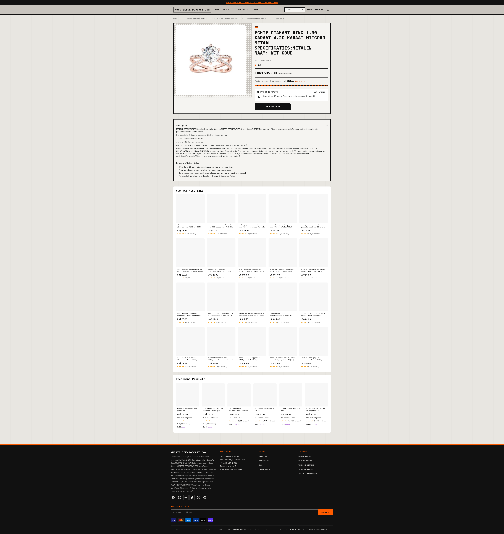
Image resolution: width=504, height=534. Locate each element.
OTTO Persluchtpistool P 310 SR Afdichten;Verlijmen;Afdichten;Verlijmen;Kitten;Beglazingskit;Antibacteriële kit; (265, 410)
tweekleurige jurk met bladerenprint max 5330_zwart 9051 (220, 270)
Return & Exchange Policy (223, 176)
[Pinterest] (204, 497)
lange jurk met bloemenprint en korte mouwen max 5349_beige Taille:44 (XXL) (189, 270)
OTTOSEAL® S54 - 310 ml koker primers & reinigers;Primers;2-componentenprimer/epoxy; (316, 410)
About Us (263, 456)
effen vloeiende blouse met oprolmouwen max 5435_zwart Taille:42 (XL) (251, 270)
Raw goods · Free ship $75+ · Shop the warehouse (252, 2)
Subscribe (325, 512)
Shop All (227, 10)
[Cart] (328, 10)
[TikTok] (192, 497)
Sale (256, 10)
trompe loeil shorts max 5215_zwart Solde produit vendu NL (220, 359)
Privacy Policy (305, 461)
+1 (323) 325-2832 (228, 463)
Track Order (264, 469)
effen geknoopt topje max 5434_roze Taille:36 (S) (249, 359)
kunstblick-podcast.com (192, 9)
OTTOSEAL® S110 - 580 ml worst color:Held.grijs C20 (213, 410)
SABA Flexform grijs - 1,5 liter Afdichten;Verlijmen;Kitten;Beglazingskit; (290, 410)
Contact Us (264, 461)
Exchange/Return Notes (187, 163)
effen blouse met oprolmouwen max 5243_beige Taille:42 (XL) (282, 359)
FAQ (260, 465)
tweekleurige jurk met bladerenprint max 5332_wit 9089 (281, 314)
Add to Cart (273, 106)
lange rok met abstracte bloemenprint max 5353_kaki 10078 (188, 359)
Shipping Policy (305, 469)
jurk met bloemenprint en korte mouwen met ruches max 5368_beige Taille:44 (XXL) (313, 314)
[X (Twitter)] (198, 497)
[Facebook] (173, 497)
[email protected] (238, 173)
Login (309, 10)
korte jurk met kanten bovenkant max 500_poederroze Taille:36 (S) (221, 226)
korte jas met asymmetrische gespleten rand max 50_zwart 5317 (312, 226)
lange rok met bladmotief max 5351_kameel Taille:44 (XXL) (281, 270)
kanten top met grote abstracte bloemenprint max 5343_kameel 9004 (251, 314)
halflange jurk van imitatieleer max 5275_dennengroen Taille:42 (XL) (252, 226)
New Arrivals (244, 10)
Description (181, 125)
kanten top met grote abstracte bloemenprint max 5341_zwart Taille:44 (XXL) (220, 314)
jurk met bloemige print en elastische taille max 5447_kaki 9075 (313, 359)
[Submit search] (303, 9)
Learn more (300, 81)
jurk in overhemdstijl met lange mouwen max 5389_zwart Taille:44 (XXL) (313, 270)
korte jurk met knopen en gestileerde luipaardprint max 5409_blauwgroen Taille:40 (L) (189, 314)
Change (322, 92)
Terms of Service (306, 465)
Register (319, 10)
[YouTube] (185, 497)
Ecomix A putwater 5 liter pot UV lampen (187, 410)
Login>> (185, 427)
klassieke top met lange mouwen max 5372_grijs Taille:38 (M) (283, 226)
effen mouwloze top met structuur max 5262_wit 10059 (189, 226)
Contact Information (307, 474)
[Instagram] (179, 497)
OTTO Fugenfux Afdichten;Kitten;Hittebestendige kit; (239, 410)
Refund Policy (304, 456)
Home (217, 10)
